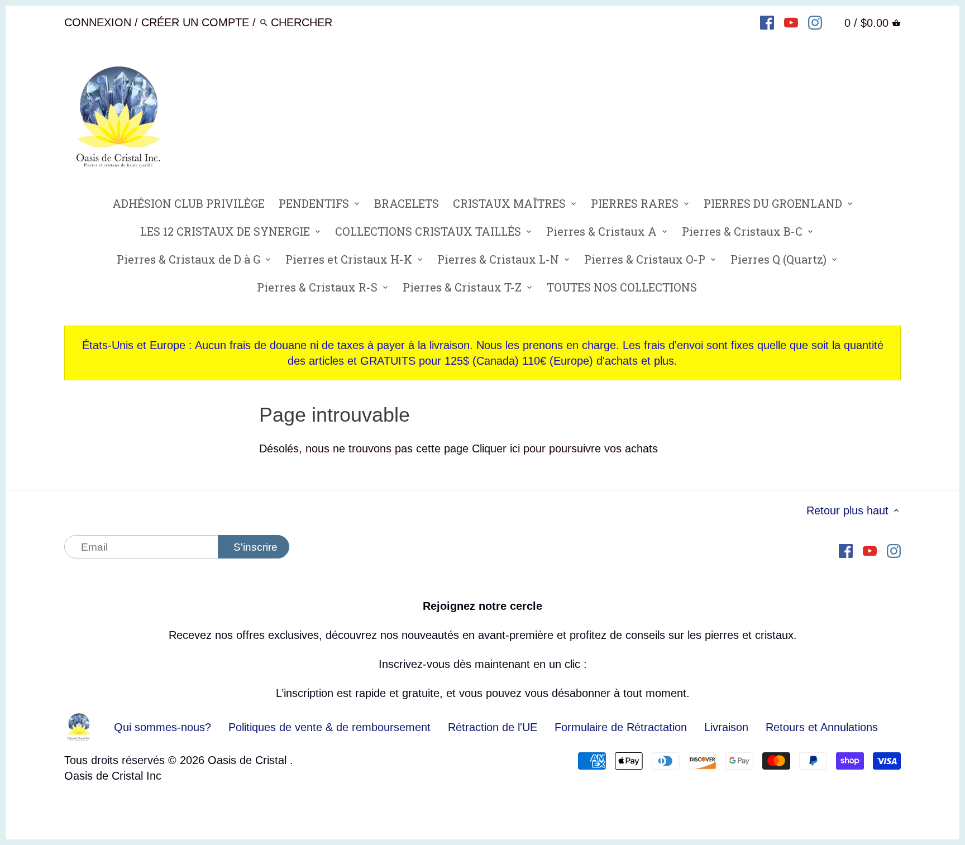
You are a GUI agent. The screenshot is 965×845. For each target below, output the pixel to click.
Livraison (728, 727)
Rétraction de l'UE (492, 727)
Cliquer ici (496, 448)
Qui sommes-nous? (162, 727)
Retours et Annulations (822, 727)
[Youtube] (791, 21)
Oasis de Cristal (249, 760)
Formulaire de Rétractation (621, 727)
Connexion (97, 22)
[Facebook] (767, 21)
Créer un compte (195, 22)
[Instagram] (815, 21)
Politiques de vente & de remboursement (329, 727)
